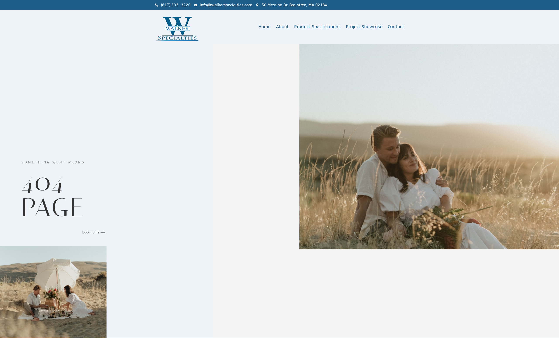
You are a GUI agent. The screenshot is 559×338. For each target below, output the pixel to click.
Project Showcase (364, 26)
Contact (396, 26)
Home (264, 26)
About (282, 26)
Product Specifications (317, 26)
